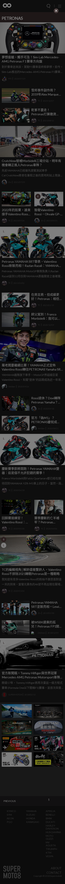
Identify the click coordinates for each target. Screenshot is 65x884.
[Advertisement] (33, 35)
